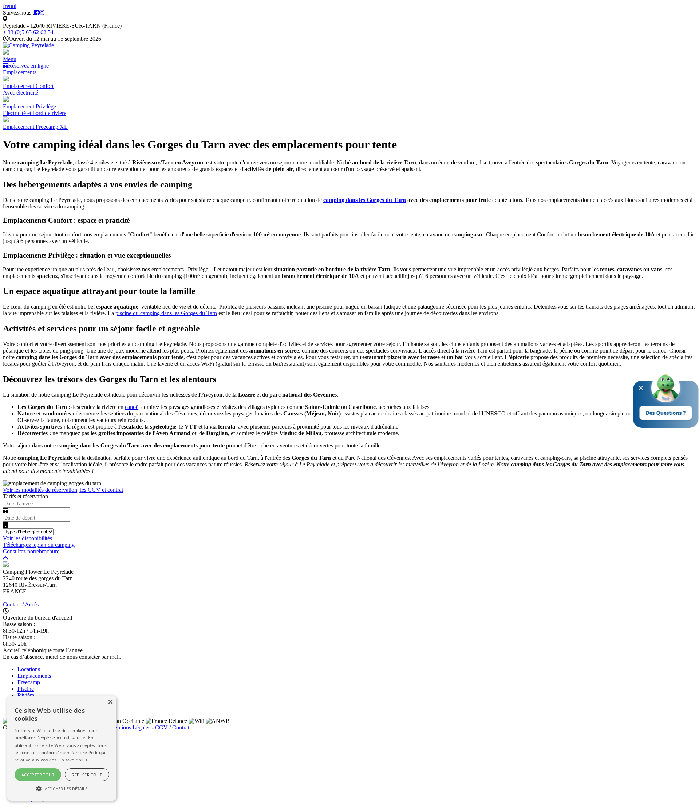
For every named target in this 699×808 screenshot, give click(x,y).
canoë (131, 407)
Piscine (25, 689)
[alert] (61, 748)
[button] (62, 788)
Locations (28, 669)
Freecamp (28, 682)
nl (14, 6)
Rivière (25, 695)
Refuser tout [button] (87, 774)
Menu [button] (9, 59)
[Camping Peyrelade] (28, 45)
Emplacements (19, 72)
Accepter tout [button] (37, 774)
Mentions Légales (130, 727)
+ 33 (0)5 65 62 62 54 (28, 32)
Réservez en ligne (28, 66)
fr (5, 6)
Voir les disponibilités (27, 538)
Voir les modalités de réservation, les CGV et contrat (63, 490)
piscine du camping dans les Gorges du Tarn (166, 313)
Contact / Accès (21, 604)
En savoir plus (73, 760)
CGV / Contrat (172, 727)
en (9, 6)
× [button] (110, 702)
